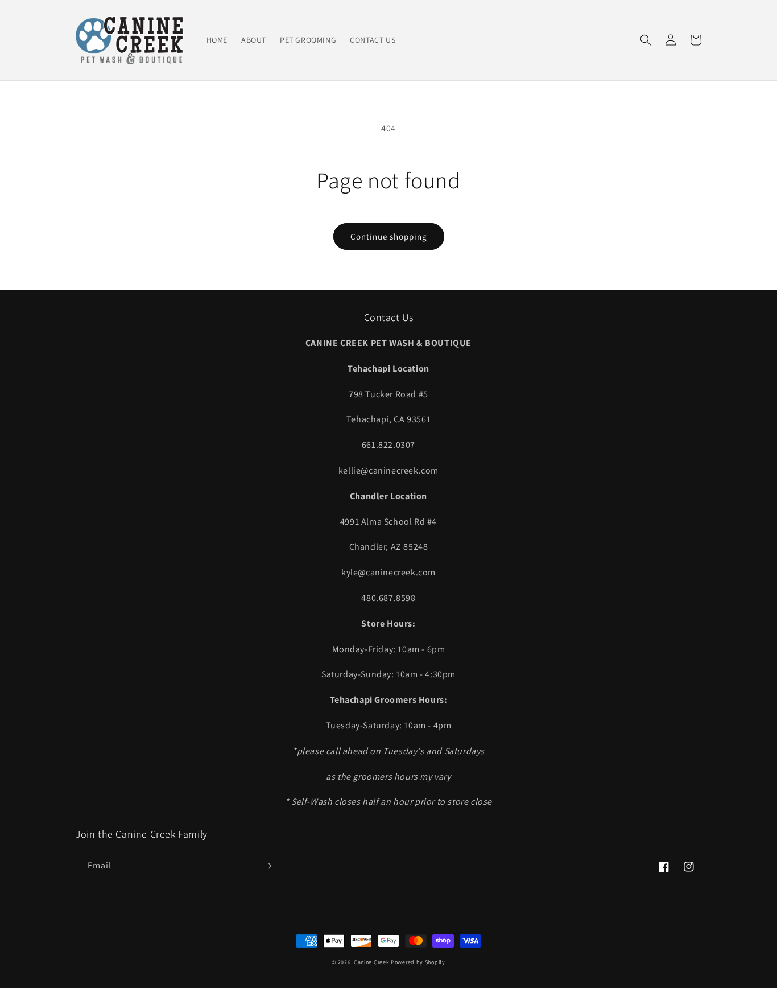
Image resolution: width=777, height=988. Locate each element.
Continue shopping (388, 236)
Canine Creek (371, 962)
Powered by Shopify (418, 962)
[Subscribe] (267, 866)
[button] (645, 39)
